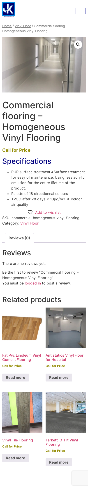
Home (7, 26)
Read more (15, 377)
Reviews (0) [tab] (19, 238)
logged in (33, 283)
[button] (78, 44)
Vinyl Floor (23, 26)
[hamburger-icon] (81, 11)
